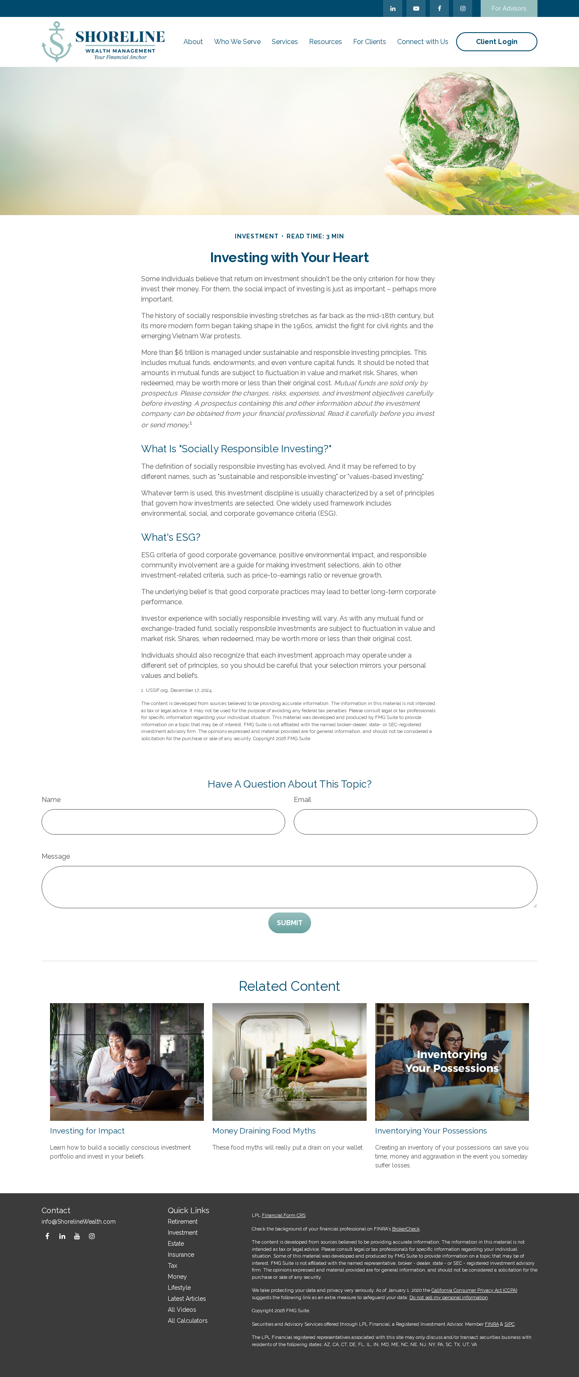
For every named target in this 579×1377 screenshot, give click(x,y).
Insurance (181, 1254)
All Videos (182, 1309)
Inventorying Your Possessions (431, 1130)
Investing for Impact (87, 1130)
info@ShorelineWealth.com (79, 1221)
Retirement (183, 1221)
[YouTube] (416, 8)
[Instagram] (91, 1236)
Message (56, 856)
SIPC (509, 1324)
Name (51, 800)
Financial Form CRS (284, 1215)
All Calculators (188, 1320)
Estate (176, 1243)
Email (302, 800)
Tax (172, 1265)
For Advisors (509, 8)
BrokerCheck (406, 1229)
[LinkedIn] (392, 8)
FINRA (492, 1324)
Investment (183, 1232)
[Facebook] (439, 8)
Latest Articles (187, 1298)
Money (177, 1276)
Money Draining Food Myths (264, 1130)
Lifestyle (179, 1287)
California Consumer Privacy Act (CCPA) (474, 1290)
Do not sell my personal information (448, 1297)
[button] (193, 41)
